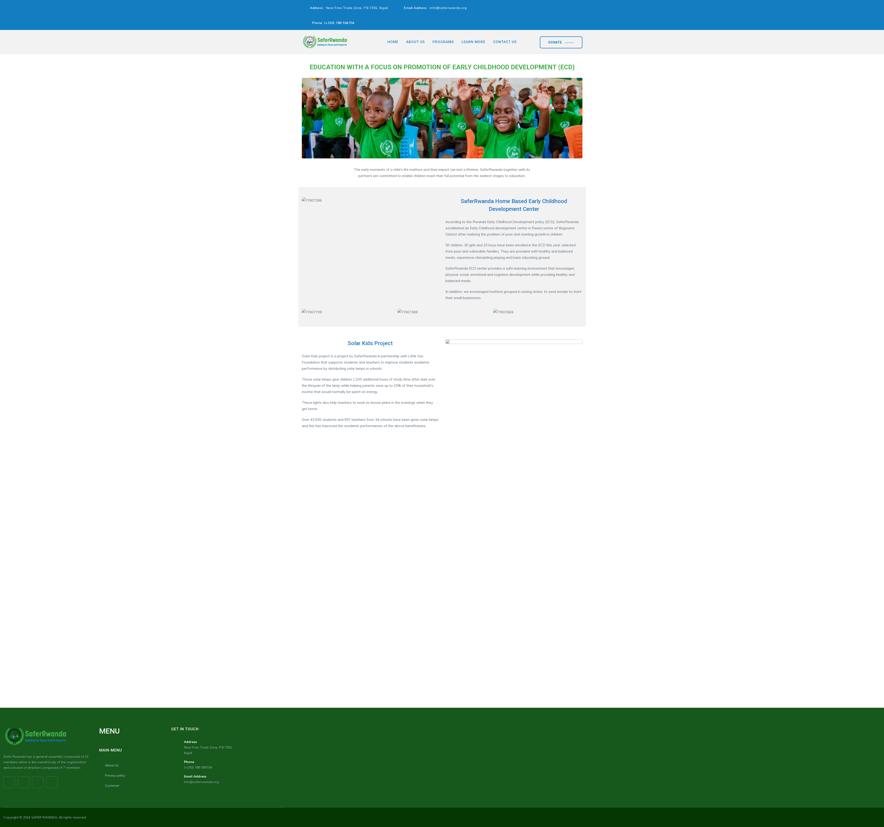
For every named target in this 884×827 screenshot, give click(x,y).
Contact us (505, 42)
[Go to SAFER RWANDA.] (303, 57)
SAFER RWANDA (44, 817)
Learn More (473, 42)
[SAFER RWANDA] (325, 42)
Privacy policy (115, 775)
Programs (443, 42)
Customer (112, 785)
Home (392, 42)
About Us (415, 42)
